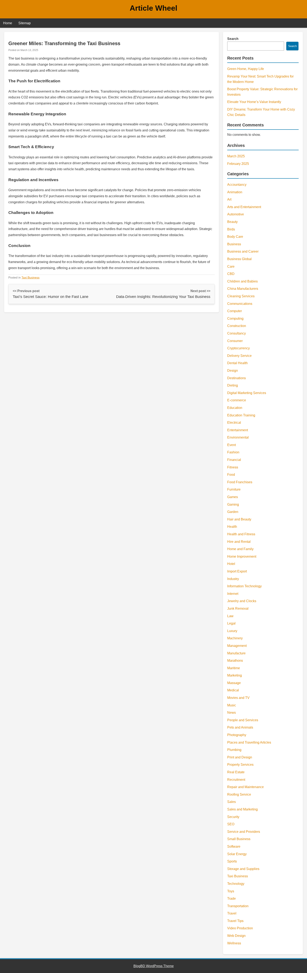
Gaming (233, 504)
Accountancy (236, 184)
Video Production (240, 928)
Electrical (234, 422)
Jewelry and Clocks (241, 601)
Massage (234, 683)
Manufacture (236, 653)
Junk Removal (238, 608)
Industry (233, 579)
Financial (234, 460)
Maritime (233, 668)
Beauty (232, 222)
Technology (235, 883)
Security (233, 817)
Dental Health (237, 363)
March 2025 (236, 156)
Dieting (232, 385)
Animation (234, 192)
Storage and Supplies (243, 869)
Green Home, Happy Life (245, 69)
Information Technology (244, 586)
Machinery (235, 638)
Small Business (238, 839)
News (231, 712)
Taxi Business (30, 277)
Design (232, 370)
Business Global (239, 259)
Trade (231, 898)
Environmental (238, 437)
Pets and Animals (240, 727)
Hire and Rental (239, 541)
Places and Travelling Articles (249, 742)
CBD (231, 274)
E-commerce (236, 400)
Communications (239, 303)
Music (231, 705)
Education (234, 408)
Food (231, 474)
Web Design (236, 935)
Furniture (234, 489)
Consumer (235, 341)
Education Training (241, 415)
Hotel (231, 564)
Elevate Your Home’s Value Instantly (254, 102)
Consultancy (236, 333)
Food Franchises (239, 482)
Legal (231, 623)
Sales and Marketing (242, 809)
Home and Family (240, 549)
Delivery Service (239, 355)
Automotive (235, 214)
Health (232, 526)
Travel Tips (235, 921)
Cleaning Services (241, 296)
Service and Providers (243, 831)
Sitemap (24, 23)
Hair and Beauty (239, 519)
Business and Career (243, 251)
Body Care (235, 236)
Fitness (232, 467)
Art (229, 199)
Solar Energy (237, 854)
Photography (236, 735)
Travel (231, 913)
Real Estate (236, 772)
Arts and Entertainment (244, 207)
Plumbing (234, 750)
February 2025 (238, 163)
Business (234, 244)
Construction (236, 326)
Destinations (236, 378)
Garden (232, 512)
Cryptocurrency (238, 348)
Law (230, 616)
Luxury (232, 631)
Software (233, 846)
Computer (234, 311)
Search (232, 39)
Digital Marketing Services (246, 393)
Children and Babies (242, 281)
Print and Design (239, 757)
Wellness (234, 943)
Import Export (237, 571)
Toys (230, 891)
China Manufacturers (242, 288)
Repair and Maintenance (245, 787)
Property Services (240, 764)
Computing (235, 318)
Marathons (235, 660)
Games (232, 497)
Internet (232, 593)
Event (231, 445)
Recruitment (236, 779)
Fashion (233, 452)
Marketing (234, 675)
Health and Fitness (241, 534)
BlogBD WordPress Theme (153, 966)
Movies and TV (238, 698)
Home (7, 23)
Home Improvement (241, 556)
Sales (231, 802)
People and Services (242, 720)
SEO (230, 824)
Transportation (238, 906)
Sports (232, 861)
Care (231, 266)
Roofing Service (239, 794)
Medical (233, 690)
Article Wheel (153, 8)
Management (237, 645)
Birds (231, 229)
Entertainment (237, 430)
